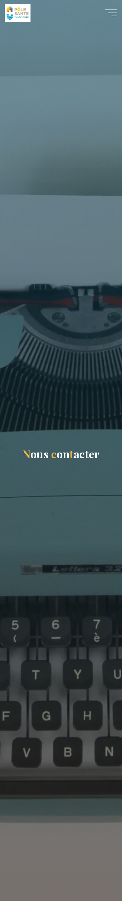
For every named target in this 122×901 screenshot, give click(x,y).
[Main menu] (111, 12)
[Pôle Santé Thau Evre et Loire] (17, 12)
